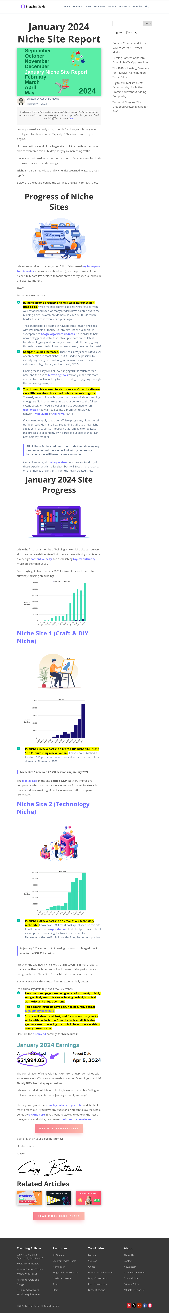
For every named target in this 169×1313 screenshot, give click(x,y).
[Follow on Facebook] (145, 1305)
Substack (93, 1260)
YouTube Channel (62, 1278)
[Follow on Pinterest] (129, 1305)
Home (67, 6)
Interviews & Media (134, 1272)
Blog (147, 6)
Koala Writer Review (28, 1263)
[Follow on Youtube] (139, 1305)
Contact (128, 1260)
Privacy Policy (131, 1284)
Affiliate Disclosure (134, 1289)
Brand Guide (131, 1278)
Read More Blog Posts (59, 1215)
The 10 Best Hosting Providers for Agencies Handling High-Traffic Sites (130, 72)
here (71, 118)
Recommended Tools (64, 1260)
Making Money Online (100, 1272)
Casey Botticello (50, 98)
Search (148, 23)
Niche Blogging (96, 1289)
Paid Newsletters (97, 1284)
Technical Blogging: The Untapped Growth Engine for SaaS (130, 106)
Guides (76, 6)
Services (123, 6)
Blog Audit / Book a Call (66, 1272)
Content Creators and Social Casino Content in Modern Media (129, 47)
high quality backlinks (39, 1011)
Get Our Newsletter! (59, 1128)
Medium (92, 1255)
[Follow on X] (134, 1305)
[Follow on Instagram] (150, 1305)
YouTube (137, 6)
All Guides (58, 1255)
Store (111, 6)
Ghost (91, 1266)
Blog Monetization (98, 1278)
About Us (129, 1255)
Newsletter (99, 6)
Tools (88, 6)
